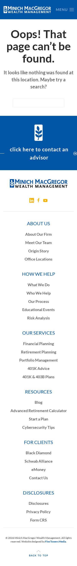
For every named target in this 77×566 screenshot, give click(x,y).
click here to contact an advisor (39, 153)
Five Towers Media (55, 541)
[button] (65, 9)
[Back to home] (27, 9)
